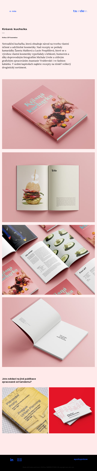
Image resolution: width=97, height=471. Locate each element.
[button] (16, 11)
